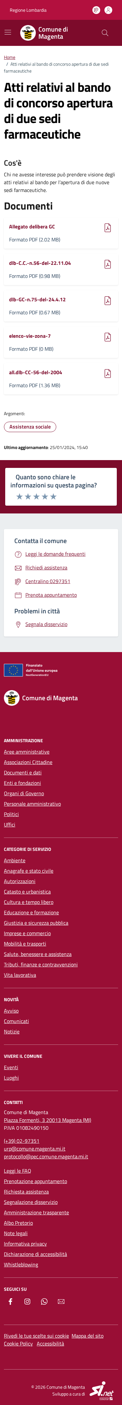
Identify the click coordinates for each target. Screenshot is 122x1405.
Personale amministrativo (32, 804)
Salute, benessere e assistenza (38, 954)
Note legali (16, 1233)
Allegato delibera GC (32, 226)
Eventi (11, 1067)
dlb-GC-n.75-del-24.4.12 (37, 299)
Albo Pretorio (18, 1223)
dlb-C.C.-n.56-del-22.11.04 (40, 263)
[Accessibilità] (96, 10)
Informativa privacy (25, 1244)
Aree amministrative (26, 752)
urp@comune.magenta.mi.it (34, 1149)
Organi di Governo (24, 793)
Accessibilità (50, 1343)
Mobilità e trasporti (25, 944)
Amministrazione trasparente (36, 1212)
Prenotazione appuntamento (35, 1181)
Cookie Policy (18, 1343)
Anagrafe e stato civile (28, 871)
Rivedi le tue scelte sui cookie (36, 1336)
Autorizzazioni (19, 881)
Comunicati (16, 1021)
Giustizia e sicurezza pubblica (36, 923)
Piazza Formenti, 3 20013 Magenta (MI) (47, 1120)
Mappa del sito (87, 1336)
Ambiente (14, 860)
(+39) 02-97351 (21, 1141)
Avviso (11, 1011)
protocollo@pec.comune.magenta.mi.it (46, 1156)
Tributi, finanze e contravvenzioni (41, 964)
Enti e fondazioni (22, 783)
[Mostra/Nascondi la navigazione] (8, 32)
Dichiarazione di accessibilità (35, 1254)
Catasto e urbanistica (27, 891)
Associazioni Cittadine (28, 762)
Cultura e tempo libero (28, 902)
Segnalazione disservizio (31, 1202)
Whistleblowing (21, 1264)
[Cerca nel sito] (105, 33)
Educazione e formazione (31, 912)
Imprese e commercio (27, 933)
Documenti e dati (23, 772)
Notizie (12, 1031)
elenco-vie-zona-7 (30, 336)
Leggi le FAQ (17, 1171)
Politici (11, 814)
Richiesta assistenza (26, 1191)
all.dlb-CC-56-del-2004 (35, 372)
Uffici (9, 824)
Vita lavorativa (20, 975)
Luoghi (11, 1078)
